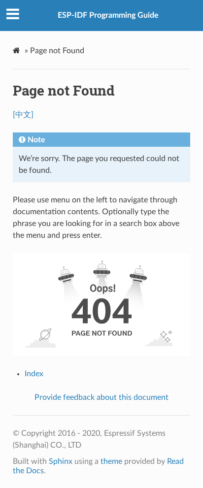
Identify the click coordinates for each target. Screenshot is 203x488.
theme (111, 461)
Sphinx (60, 461)
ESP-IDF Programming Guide (108, 15)
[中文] (23, 115)
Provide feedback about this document (101, 397)
